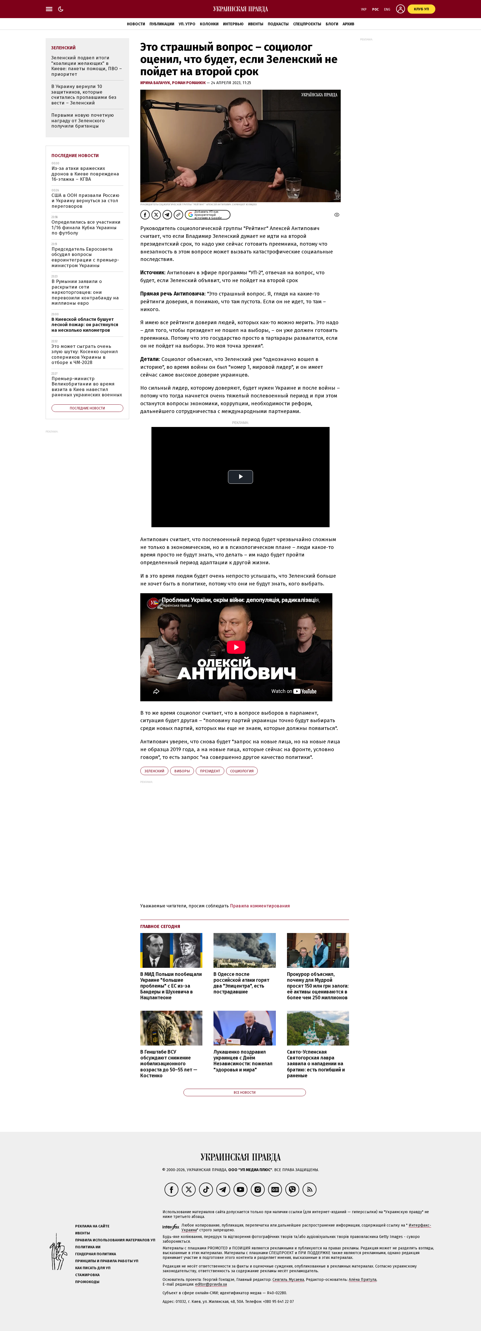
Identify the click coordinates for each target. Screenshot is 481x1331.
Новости (136, 24)
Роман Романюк (189, 82)
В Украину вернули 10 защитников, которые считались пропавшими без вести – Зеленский (83, 95)
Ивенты (255, 24)
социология (242, 771)
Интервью (233, 24)
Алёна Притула (362, 1279)
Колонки (209, 24)
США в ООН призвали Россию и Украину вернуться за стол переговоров (85, 200)
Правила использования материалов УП (115, 1240)
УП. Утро (187, 24)
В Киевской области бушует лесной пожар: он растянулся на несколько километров (84, 324)
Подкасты (278, 24)
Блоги (332, 24)
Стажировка (87, 1275)
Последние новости (75, 155)
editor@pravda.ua (211, 1284)
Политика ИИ (87, 1247)
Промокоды (87, 1282)
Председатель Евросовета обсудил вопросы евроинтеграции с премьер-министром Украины (85, 257)
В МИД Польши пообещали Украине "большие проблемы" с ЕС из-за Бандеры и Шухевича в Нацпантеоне (171, 986)
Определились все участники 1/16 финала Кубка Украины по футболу (86, 227)
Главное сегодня (160, 926)
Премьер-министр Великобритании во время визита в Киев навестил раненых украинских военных (86, 387)
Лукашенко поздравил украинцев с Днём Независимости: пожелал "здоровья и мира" (243, 1061)
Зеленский (154, 771)
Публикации (161, 24)
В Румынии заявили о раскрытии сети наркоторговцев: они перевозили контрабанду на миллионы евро (85, 292)
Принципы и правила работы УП (106, 1261)
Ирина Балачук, (156, 82)
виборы (182, 771)
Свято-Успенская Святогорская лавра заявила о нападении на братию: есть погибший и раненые (316, 1064)
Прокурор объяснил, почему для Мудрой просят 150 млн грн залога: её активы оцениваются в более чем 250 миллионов (318, 986)
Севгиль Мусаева (288, 1279)
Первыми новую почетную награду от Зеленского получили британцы (82, 120)
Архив (348, 24)
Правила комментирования (260, 906)
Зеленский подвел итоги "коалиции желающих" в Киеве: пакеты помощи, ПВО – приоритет (86, 66)
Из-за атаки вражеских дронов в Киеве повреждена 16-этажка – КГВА (85, 173)
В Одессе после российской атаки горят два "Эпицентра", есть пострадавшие (241, 983)
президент (210, 771)
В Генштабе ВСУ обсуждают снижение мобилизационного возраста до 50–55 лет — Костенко (168, 1064)
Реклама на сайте (92, 1226)
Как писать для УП (93, 1268)
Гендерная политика (95, 1254)
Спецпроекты (307, 24)
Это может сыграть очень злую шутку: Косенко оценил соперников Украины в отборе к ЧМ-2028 (84, 354)
